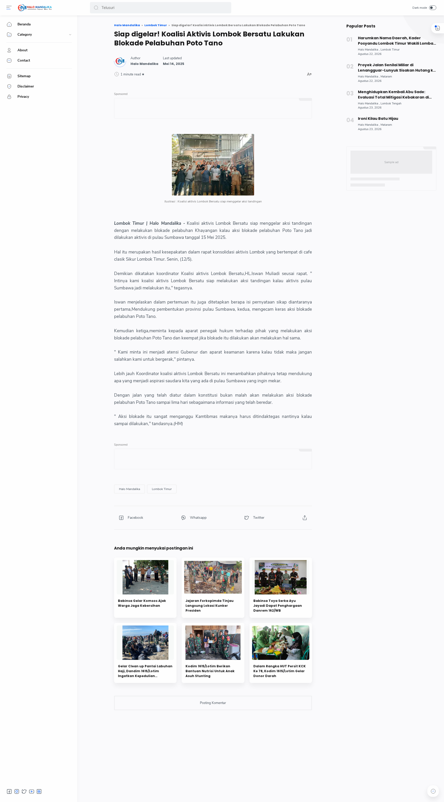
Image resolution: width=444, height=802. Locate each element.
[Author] (144, 64)
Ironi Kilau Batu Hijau (378, 118)
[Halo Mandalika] (34, 8)
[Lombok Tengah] (391, 103)
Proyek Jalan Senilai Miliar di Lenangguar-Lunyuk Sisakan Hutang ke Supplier (397, 67)
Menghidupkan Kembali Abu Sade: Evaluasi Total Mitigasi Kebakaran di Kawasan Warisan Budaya (393, 94)
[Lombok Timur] (162, 489)
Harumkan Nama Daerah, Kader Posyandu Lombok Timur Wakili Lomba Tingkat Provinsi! (395, 40)
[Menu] (9, 7)
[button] (96, 7)
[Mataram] (386, 77)
